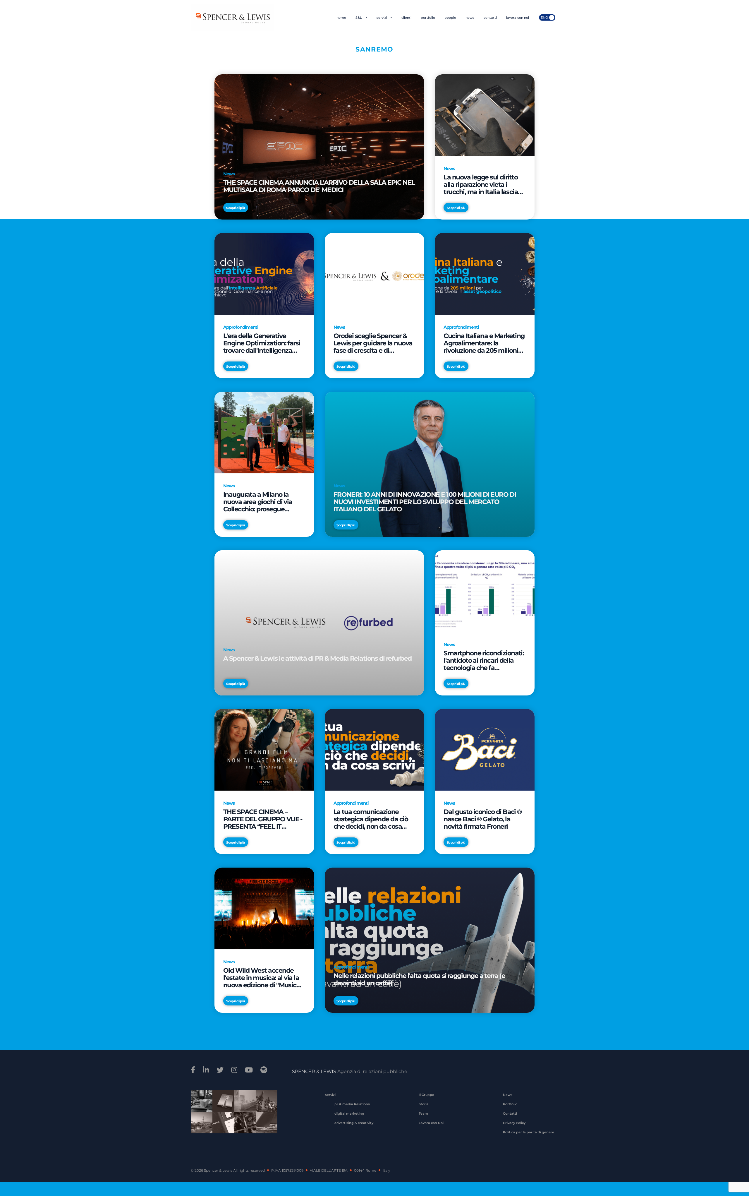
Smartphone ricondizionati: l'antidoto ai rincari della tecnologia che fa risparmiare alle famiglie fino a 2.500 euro (484, 660)
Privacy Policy (514, 1123)
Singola (243, 1126)
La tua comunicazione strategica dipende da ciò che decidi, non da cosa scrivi (371, 819)
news (469, 18)
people (450, 18)
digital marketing (349, 1113)
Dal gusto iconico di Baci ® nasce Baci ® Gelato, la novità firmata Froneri (482, 819)
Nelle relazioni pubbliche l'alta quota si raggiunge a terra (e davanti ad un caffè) (419, 979)
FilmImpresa (221, 1126)
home (341, 18)
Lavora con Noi (431, 1123)
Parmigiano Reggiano (199, 1104)
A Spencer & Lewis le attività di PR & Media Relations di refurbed (317, 658)
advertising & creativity (353, 1123)
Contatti (510, 1113)
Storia (424, 1104)
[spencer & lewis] (194, 1070)
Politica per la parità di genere (528, 1132)
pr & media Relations (352, 1104)
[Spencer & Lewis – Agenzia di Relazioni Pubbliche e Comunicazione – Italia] (232, 17)
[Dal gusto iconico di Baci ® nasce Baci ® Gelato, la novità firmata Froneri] (485, 749)
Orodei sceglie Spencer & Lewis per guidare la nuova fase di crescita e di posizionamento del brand (373, 343)
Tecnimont (264, 1104)
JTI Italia (243, 1104)
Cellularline (221, 1107)
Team (423, 1113)
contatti (490, 18)
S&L (359, 18)
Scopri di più (235, 208)
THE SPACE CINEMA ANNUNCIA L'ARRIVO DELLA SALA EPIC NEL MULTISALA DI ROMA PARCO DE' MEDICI (319, 186)
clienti (406, 18)
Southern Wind (264, 1126)
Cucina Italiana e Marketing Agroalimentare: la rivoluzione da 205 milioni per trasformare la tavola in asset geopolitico (484, 343)
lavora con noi (517, 18)
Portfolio (510, 1104)
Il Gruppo (426, 1095)
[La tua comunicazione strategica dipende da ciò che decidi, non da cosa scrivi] (375, 749)
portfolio (428, 18)
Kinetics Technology (199, 1126)
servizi (382, 18)
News (507, 1095)
